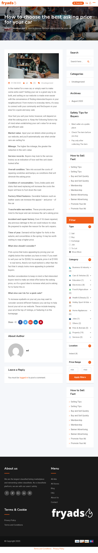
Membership (76, 185)
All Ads (54, 479)
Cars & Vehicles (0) (80, 275)
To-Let (74, 248)
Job (73, 245)
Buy (73, 237)
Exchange (75, 241)
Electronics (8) (78, 285)
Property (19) (77, 332)
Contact (54, 502)
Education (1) (78, 280)
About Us (55, 497)
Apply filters (80, 377)
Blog (53, 488)
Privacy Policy (10, 520)
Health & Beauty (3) (80, 298)
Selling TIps (76, 167)
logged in (24, 377)
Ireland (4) (73, 353)
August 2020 (77, 101)
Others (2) (76, 323)
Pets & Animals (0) (80, 328)
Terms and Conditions (13, 525)
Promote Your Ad (78, 204)
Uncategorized (47, 83)
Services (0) (77, 337)
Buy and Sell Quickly (80, 176)
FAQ (52, 493)
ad (27, 83)
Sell (72, 233)
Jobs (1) (75, 319)
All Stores (55, 484)
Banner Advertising (79, 195)
